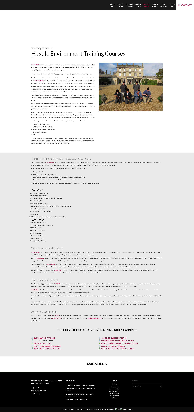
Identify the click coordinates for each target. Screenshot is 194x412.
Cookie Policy (99, 409)
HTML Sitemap (75, 409)
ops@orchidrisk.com (94, 318)
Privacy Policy (91, 409)
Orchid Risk (35, 65)
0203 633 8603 (185, 5)
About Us (114, 384)
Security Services (114, 386)
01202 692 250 (56, 318)
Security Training (114, 393)
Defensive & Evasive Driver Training (117, 349)
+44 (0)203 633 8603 (46, 388)
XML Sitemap (82, 409)
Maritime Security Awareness (48, 349)
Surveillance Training (44, 338)
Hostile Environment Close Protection (119, 343)
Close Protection (42, 343)
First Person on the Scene (113, 346)
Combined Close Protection (114, 338)
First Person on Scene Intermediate (117, 341)
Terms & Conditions (109, 409)
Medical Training (114, 395)
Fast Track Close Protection (47, 346)
